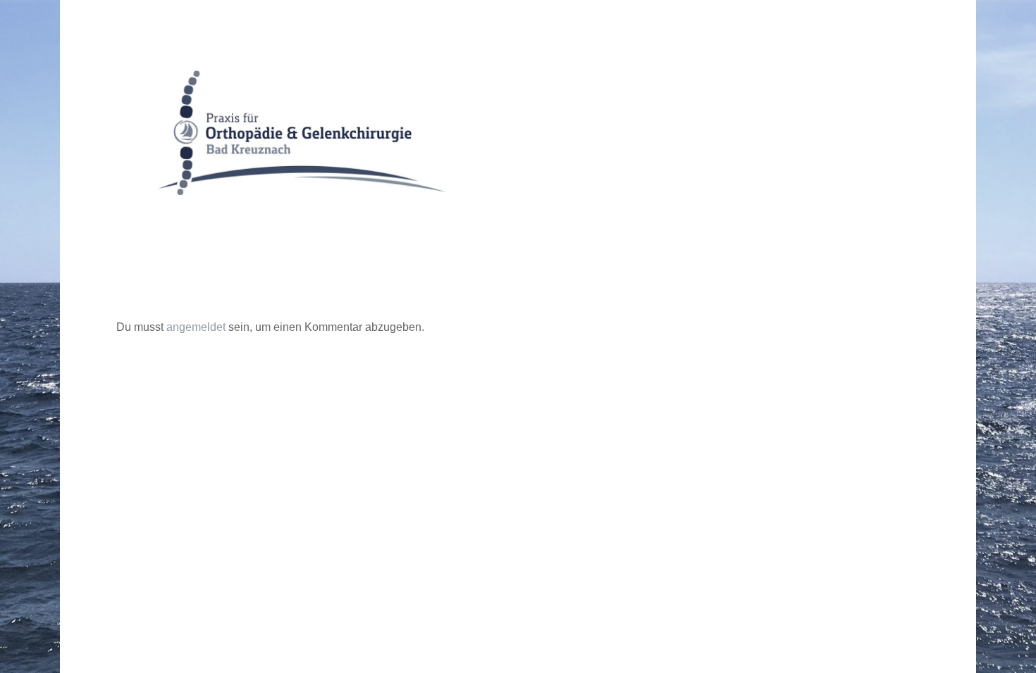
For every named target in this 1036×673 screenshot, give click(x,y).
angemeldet (196, 327)
